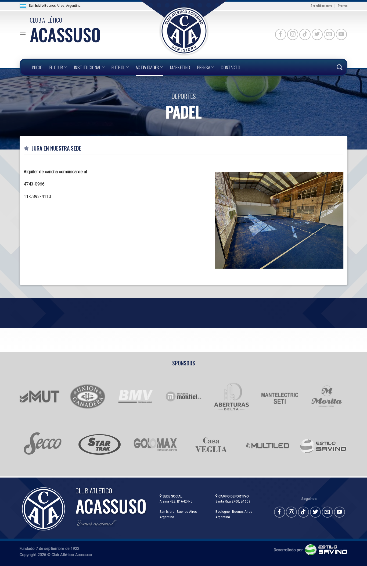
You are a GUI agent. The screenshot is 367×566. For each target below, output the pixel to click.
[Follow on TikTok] (304, 34)
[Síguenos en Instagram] (292, 34)
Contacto (230, 67)
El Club (56, 67)
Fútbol (118, 67)
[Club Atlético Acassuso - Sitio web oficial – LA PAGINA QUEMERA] (183, 31)
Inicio (37, 67)
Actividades (147, 67)
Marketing (180, 67)
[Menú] (23, 34)
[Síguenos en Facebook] (280, 34)
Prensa (342, 5)
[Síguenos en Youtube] (341, 34)
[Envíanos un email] (329, 34)
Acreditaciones (321, 5)
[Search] (339, 67)
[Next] (344, 220)
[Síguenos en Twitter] (317, 34)
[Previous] (214, 220)
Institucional (87, 67)
